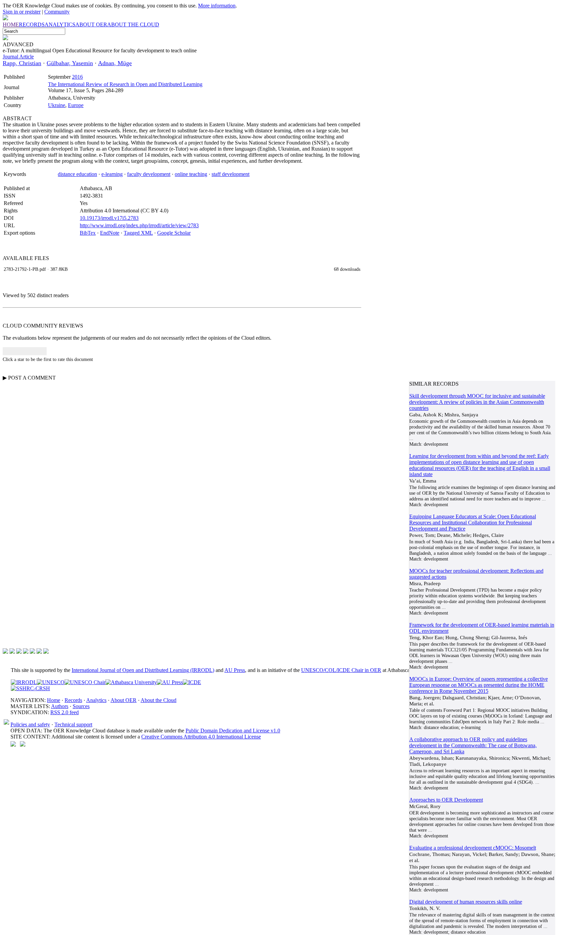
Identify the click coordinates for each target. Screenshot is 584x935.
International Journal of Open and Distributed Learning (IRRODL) (143, 670)
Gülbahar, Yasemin (70, 63)
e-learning (112, 174)
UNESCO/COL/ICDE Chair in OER (341, 670)
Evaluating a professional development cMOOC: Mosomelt (472, 848)
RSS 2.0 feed (64, 712)
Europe (75, 105)
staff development (230, 174)
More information (217, 5)
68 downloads (347, 269)
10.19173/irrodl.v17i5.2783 (109, 218)
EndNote (109, 233)
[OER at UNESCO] (51, 682)
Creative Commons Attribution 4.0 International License (201, 736)
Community (57, 12)
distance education (77, 174)
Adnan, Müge (115, 63)
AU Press (234, 670)
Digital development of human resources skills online (465, 902)
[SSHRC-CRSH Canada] (30, 688)
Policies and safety (30, 724)
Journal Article (18, 56)
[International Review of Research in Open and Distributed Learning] (24, 682)
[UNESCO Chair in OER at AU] (85, 682)
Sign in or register (22, 12)
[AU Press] (170, 682)
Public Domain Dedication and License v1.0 (233, 730)
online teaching (191, 174)
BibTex (88, 233)
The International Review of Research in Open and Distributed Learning (125, 84)
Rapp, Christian (22, 63)
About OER (124, 700)
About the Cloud (158, 700)
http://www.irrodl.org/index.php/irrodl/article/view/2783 (139, 225)
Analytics (96, 700)
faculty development (148, 174)
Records (73, 700)
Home (53, 700)
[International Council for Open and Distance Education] (192, 682)
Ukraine (56, 105)
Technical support (73, 724)
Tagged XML (138, 233)
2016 (77, 77)
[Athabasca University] (131, 682)
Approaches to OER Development (446, 800)
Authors (59, 706)
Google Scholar (174, 233)
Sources (81, 706)
